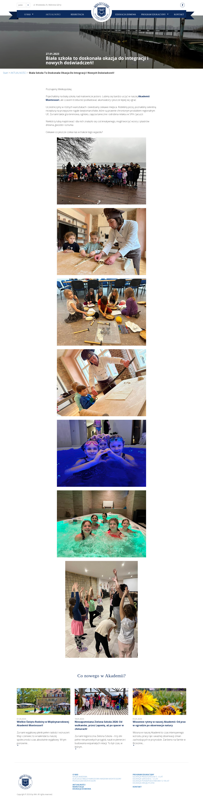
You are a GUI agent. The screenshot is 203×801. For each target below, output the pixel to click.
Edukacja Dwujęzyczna (143, 783)
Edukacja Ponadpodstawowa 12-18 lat (151, 781)
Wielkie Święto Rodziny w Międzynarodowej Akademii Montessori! (43, 723)
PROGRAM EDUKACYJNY (153, 14)
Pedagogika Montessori (84, 781)
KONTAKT (179, 14)
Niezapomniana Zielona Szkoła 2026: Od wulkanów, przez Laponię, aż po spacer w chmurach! (99, 725)
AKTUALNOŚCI (53, 14)
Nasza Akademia (80, 776)
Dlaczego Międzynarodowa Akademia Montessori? (97, 778)
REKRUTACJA (77, 14)
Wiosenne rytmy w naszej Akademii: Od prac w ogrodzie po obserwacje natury (159, 723)
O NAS (27, 14)
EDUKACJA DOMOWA (125, 14)
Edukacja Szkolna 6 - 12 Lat (145, 778)
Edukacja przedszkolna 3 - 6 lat (148, 776)
